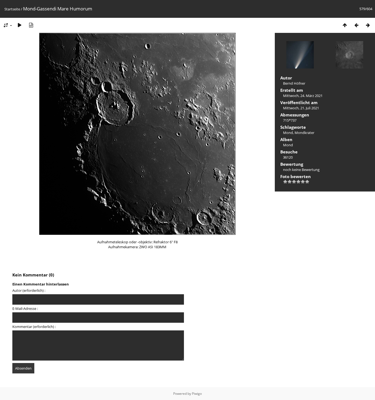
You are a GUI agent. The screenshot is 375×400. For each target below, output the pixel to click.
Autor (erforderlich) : (28, 290)
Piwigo (197, 393)
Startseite (12, 9)
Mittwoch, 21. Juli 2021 (301, 107)
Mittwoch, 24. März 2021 (303, 95)
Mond (288, 132)
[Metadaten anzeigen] (31, 25)
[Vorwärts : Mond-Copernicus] (368, 25)
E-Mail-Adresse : (25, 308)
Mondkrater (304, 132)
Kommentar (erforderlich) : (34, 326)
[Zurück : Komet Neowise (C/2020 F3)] (356, 25)
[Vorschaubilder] (345, 25)
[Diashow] (19, 25)
